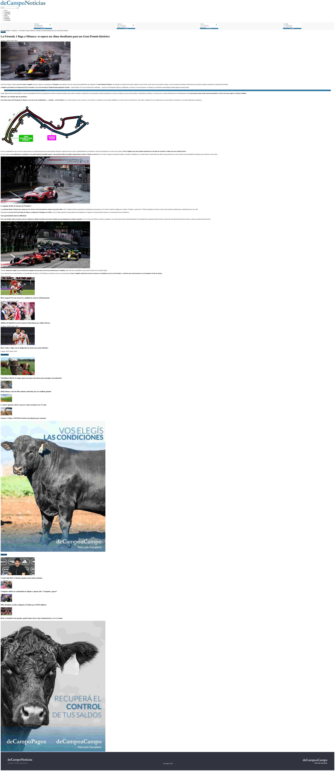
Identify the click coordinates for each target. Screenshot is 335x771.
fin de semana (7, 84)
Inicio (5, 10)
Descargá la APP (168, 763)
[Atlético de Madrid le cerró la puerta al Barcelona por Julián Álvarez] (18, 319)
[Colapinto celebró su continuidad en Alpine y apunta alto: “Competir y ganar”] (6, 588)
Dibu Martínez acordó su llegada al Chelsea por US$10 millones (23, 605)
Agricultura (7, 14)
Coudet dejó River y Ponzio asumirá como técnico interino (21, 578)
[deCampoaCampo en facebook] (167, 757)
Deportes (6, 17)
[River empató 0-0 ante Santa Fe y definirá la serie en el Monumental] (18, 294)
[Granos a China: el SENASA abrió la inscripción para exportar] (6, 415)
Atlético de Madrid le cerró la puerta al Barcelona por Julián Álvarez (25, 323)
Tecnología (7, 20)
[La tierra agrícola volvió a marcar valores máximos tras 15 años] (6, 401)
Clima (6, 15)
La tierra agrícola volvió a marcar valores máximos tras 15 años (23, 405)
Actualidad (7, 12)
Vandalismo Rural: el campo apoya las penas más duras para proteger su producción (31, 378)
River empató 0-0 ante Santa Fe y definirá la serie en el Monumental (25, 298)
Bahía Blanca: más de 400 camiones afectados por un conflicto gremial (26, 391)
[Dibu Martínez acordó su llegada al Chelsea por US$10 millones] (6, 601)
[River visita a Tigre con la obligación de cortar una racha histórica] (18, 344)
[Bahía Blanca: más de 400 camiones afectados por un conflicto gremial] (6, 388)
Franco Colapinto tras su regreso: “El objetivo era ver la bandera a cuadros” (25, 90)
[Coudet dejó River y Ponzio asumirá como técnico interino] (18, 574)
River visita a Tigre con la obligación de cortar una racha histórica (24, 348)
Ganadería (7, 18)
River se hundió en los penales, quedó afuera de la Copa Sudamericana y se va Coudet (31, 618)
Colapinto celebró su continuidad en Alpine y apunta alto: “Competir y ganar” (29, 591)
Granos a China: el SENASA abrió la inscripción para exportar (23, 418)
